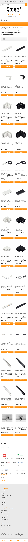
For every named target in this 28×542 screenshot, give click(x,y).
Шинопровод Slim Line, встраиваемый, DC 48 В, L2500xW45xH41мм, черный (21, 372)
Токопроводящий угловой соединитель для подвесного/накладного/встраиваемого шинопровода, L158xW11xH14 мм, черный (20, 343)
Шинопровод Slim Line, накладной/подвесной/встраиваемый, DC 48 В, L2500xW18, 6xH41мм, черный (20, 399)
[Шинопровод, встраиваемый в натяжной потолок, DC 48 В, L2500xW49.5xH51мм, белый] (7, 418)
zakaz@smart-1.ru (7, 528)
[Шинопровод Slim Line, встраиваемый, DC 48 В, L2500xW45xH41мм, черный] (21, 363)
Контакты (3, 504)
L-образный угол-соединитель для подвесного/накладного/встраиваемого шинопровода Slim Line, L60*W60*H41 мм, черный (20, 143)
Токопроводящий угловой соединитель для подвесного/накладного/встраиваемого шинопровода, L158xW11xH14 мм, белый (7, 343)
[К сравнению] (10, 69)
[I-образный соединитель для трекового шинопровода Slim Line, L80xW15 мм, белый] (7, 49)
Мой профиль (4, 515)
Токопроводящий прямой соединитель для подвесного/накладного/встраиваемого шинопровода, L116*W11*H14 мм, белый (7, 315)
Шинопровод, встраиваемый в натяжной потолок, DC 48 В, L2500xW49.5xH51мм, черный (21, 427)
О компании (4, 497)
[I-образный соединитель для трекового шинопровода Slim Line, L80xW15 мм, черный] (21, 49)
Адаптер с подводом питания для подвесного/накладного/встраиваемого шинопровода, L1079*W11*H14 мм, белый (7, 172)
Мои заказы (4, 510)
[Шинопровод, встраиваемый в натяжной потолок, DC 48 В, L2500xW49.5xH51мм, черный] (21, 418)
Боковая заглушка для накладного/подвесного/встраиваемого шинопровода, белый (7, 201)
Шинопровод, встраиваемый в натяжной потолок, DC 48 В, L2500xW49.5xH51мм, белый (7, 427)
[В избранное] (12, 69)
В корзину (8, 66)
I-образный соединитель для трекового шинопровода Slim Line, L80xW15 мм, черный (20, 58)
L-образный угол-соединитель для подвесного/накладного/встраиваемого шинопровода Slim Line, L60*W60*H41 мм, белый (7, 143)
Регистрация (20, 1)
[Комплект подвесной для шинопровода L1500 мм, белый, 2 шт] (7, 277)
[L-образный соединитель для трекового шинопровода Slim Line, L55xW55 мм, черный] (21, 77)
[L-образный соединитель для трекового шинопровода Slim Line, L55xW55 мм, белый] (7, 77)
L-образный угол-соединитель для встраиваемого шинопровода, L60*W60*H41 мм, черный (20, 115)
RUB (6, 1)
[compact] (8, 39)
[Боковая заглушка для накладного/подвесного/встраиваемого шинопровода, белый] (7, 192)
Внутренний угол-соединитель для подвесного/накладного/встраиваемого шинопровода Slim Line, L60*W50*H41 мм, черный (20, 258)
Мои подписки (4, 519)
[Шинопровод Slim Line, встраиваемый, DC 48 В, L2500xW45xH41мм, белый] (7, 363)
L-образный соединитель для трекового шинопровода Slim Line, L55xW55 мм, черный (20, 86)
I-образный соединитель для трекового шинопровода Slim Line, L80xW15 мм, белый (6, 58)
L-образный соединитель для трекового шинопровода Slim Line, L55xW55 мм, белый (7, 86)
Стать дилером (5, 500)
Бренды (3, 493)
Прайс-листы (4, 480)
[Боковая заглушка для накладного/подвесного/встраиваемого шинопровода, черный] (21, 192)
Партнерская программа (7, 512)
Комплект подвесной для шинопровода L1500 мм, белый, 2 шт (7, 286)
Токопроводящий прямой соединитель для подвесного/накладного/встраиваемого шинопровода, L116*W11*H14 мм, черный (20, 315)
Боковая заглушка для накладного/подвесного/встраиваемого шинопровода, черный (20, 201)
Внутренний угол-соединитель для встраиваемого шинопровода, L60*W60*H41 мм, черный (20, 229)
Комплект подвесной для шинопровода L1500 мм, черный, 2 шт (20, 286)
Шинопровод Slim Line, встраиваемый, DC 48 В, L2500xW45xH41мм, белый (7, 372)
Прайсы (3, 517)
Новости (3, 490)
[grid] (4, 39)
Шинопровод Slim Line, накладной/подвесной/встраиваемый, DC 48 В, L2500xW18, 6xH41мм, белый (6, 399)
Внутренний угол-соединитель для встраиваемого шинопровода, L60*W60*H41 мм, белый (6, 229)
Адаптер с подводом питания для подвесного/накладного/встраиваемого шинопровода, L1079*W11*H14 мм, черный (20, 172)
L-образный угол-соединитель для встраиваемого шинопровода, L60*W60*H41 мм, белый (6, 115)
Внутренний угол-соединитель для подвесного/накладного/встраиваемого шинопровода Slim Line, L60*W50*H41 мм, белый (7, 258)
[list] (6, 39)
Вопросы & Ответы (6, 495)
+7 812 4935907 (14, 14)
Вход (12, 1)
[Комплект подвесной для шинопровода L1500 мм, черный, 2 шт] (21, 277)
